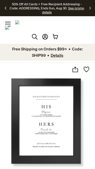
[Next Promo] (90, 8)
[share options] (75, 69)
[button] (45, 37)
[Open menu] (8, 24)
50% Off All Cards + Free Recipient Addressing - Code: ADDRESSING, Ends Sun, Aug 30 (46, 6)
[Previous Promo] (6, 8)
